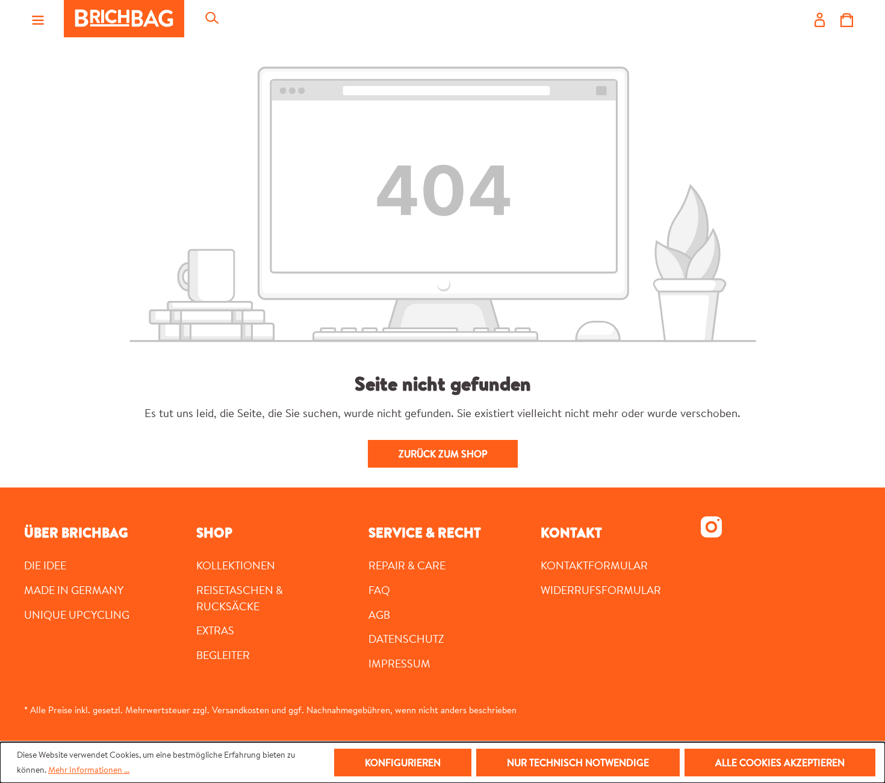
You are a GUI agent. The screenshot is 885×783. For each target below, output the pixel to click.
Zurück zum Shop (443, 453)
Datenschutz (406, 638)
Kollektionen (235, 565)
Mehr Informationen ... (88, 769)
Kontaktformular (594, 565)
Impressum (399, 663)
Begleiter (223, 655)
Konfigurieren (403, 762)
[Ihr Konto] (820, 19)
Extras (215, 630)
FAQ (379, 590)
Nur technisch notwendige (578, 762)
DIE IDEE (45, 565)
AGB (379, 614)
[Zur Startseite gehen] (124, 18)
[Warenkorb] (847, 19)
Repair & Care (407, 565)
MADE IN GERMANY (73, 590)
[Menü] (38, 19)
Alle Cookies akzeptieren (780, 762)
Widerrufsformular (601, 590)
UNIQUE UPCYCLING (76, 614)
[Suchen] (211, 18)
